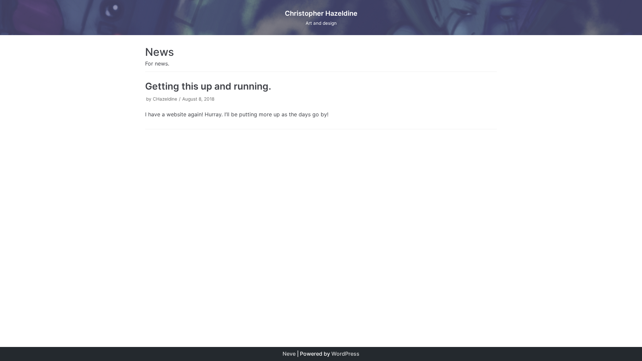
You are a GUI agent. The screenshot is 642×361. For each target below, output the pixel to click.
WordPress (345, 353)
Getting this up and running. (208, 86)
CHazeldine (165, 99)
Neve (289, 353)
